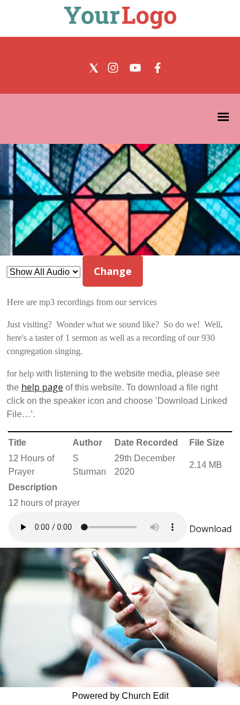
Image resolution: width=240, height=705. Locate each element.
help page (42, 387)
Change (113, 271)
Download (210, 529)
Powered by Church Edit (120, 696)
